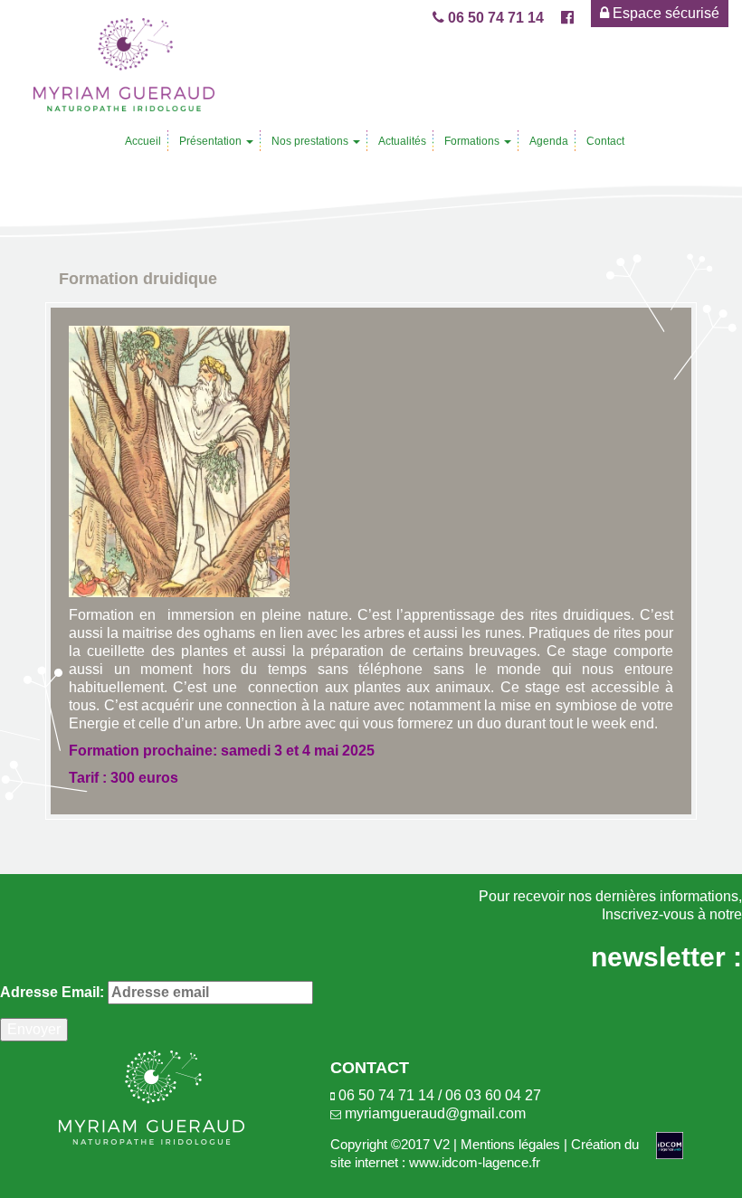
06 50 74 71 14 (494, 17)
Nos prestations (311, 141)
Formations (473, 141)
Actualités (402, 141)
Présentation (211, 141)
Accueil (143, 141)
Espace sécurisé (664, 13)
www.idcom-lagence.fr (474, 1162)
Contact (605, 141)
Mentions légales (510, 1144)
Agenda (548, 141)
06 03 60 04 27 (493, 1095)
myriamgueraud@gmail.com (435, 1113)
